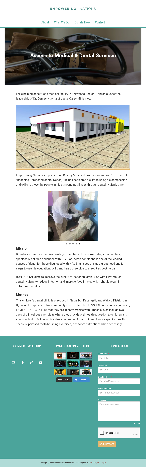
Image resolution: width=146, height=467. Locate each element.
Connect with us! (27, 346)
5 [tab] (79, 243)
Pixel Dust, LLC (94, 463)
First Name (103, 354)
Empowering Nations (73, 8)
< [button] (51, 215)
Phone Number (104, 388)
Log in (104, 463)
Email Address (105, 377)
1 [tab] (66, 243)
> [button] (94, 215)
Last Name (103, 365)
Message (102, 400)
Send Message (106, 444)
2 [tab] (70, 243)
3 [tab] (73, 243)
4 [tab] (76, 243)
